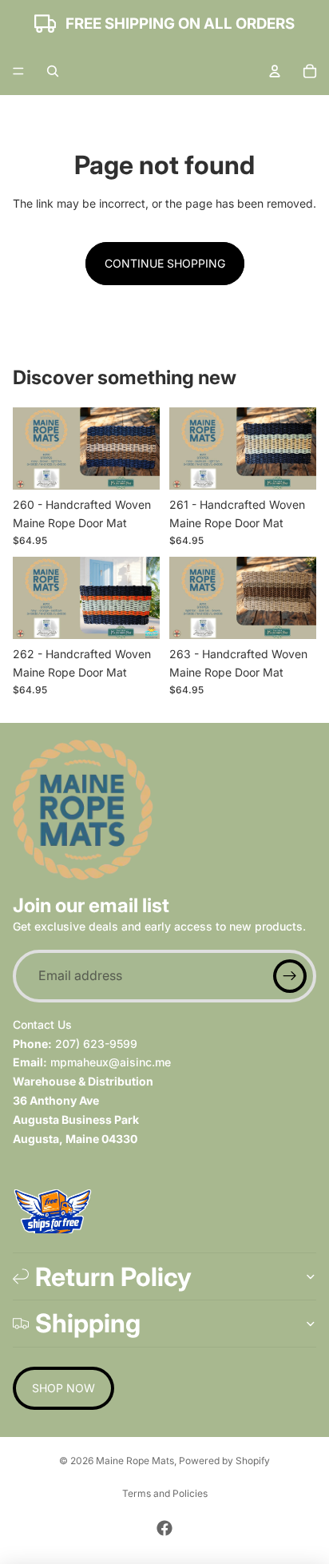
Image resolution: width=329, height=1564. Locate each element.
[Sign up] (290, 976)
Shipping (88, 1323)
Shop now (63, 1388)
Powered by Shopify (224, 1461)
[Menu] (18, 71)
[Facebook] (164, 1528)
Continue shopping (165, 263)
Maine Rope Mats (135, 1461)
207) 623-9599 (96, 1043)
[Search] (52, 71)
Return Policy (113, 1276)
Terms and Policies (165, 1493)
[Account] (274, 71)
